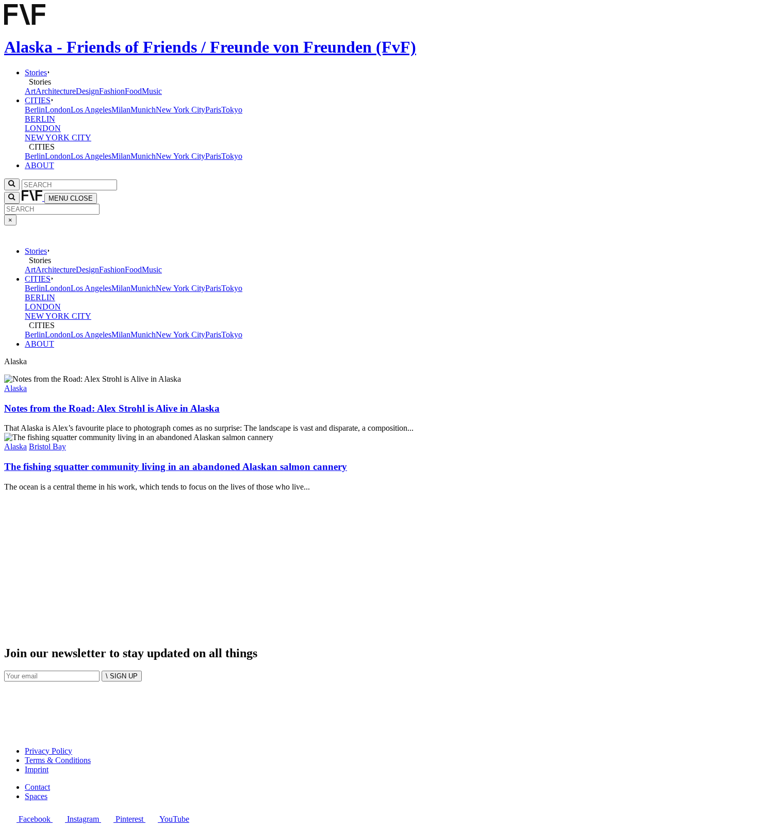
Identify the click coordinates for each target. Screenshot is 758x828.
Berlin (35, 109)
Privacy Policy (48, 750)
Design (87, 91)
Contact (37, 787)
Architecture (56, 91)
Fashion (112, 91)
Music (152, 91)
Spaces (36, 796)
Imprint (36, 769)
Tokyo (231, 109)
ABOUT (39, 165)
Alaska (15, 388)
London (58, 109)
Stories (36, 72)
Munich (143, 109)
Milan (120, 109)
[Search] (12, 198)
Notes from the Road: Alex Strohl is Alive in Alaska (112, 408)
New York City (180, 109)
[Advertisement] (313, 564)
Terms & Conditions (58, 760)
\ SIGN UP (122, 676)
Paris (213, 109)
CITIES (38, 100)
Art (30, 91)
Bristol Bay (47, 446)
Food (133, 91)
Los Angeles (91, 109)
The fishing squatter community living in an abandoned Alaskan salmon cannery (175, 466)
